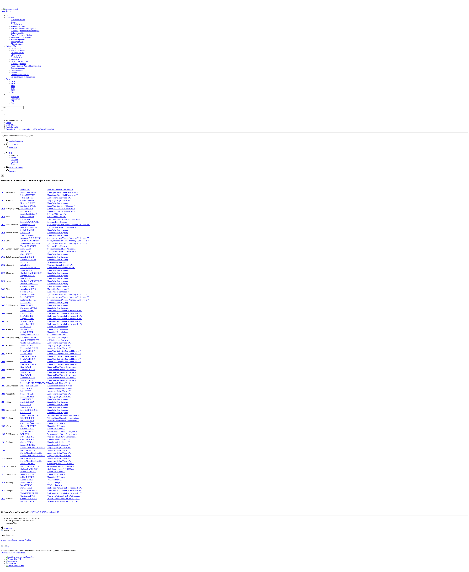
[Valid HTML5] (12, 561)
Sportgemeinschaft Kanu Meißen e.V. (61, 227)
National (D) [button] (11, 46)
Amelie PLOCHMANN (29, 241)
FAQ (13, 101)
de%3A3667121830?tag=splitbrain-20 (44, 512)
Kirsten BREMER (27, 445)
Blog (13, 103)
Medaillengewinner (18, 64)
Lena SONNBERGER (29, 410)
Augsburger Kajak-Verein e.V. (59, 198)
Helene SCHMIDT (27, 203)
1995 (3, 394)
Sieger (13, 22)
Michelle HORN (26, 329)
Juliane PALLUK (27, 324)
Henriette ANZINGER (29, 284)
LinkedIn (14, 160)
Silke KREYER (26, 431)
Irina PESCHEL (26, 388)
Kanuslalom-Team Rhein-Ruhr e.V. (61, 268)
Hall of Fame (16, 48)
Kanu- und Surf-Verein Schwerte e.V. (61, 367)
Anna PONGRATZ (28, 289)
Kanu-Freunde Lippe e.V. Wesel (59, 383)
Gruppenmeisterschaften (20, 75)
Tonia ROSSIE (26, 354)
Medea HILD (25, 211)
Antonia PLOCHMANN (30, 243)
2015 (3, 241)
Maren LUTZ (25, 262)
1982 (3, 434)
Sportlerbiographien (18, 39)
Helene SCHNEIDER (29, 227)
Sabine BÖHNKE (27, 477)
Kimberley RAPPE (27, 225)
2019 (3, 209)
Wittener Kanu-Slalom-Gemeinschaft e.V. (63, 415)
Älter (13, 92)
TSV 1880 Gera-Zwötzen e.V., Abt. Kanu (63, 219)
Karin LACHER (26, 480)
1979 (3, 458)
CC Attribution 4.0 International (13, 553)
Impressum (15, 97)
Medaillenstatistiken (18, 26)
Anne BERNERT (27, 257)
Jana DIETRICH (27, 321)
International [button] (11, 17)
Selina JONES (26, 270)
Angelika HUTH (27, 311)
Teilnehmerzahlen (17, 33)
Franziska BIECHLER (29, 348)
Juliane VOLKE (26, 372)
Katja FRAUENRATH (29, 356)
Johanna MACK (26, 209)
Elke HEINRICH (27, 418)
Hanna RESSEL (26, 305)
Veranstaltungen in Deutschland (23, 77)
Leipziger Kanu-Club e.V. (57, 222)
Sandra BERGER (27, 429)
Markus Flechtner (25, 540)
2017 (3, 225)
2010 (3, 281)
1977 (3, 474)
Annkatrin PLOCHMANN (30, 238)
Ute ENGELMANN (28, 450)
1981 (3, 442)
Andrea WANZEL (27, 345)
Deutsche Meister (17, 53)
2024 (13, 86)
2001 (3, 354)
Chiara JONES (26, 254)
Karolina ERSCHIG (28, 206)
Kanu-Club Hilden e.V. (56, 423)
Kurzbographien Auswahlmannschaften (26, 66)
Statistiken (15, 59)
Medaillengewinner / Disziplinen (23, 28)
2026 (13, 81)
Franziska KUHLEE (28, 337)
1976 (3, 482)
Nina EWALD (26, 367)
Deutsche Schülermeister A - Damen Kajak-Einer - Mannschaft (30, 129)
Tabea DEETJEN (27, 198)
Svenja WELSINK (27, 351)
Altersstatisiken (16, 44)
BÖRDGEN (25, 434)
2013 (3, 257)
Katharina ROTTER (28, 300)
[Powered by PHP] (13, 559)
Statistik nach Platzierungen (21, 37)
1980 (3, 450)
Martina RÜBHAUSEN (29, 466)
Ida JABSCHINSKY (28, 214)
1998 (3, 378)
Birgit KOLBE (26, 485)
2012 (3, 265)
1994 (3, 402)
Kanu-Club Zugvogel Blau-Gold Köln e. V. (64, 351)
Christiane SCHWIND (29, 439)
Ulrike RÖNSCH (27, 421)
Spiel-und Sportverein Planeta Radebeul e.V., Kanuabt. (68, 225)
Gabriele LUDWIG (28, 496)
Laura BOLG (25, 303)
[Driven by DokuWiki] (15, 566)
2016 (3, 233)
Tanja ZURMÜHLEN (29, 493)
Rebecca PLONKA (28, 294)
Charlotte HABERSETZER (31, 273)
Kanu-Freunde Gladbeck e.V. (58, 439)
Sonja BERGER (26, 292)
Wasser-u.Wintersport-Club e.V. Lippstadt (63, 496)
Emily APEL (25, 233)
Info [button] (7, 94)
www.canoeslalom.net (9, 540)
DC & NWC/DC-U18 (19, 61)
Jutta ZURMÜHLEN (28, 490)
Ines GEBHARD (27, 396)
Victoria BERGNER (28, 246)
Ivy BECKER (25, 327)
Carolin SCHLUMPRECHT (31, 343)
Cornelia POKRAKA (28, 499)
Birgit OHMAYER (27, 276)
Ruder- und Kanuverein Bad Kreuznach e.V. (64, 311)
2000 (3, 362)
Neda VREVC (26, 278)
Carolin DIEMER (27, 200)
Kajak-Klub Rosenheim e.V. (58, 286)
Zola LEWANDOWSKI (29, 222)
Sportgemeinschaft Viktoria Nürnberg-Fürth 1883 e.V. (68, 238)
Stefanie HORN (26, 332)
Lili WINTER (25, 391)
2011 (3, 273)
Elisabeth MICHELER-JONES (32, 448)
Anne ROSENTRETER (29, 340)
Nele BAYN (25, 251)
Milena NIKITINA (27, 195)
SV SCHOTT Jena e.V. (56, 214)
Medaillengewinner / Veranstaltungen (25, 31)
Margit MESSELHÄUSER (31, 453)
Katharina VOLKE (27, 370)
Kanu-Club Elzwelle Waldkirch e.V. (61, 206)
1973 (3, 499)
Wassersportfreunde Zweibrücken (60, 190)
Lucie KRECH (26, 219)
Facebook (14, 162)
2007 (3, 305)
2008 (3, 297)
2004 (3, 329)
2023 (13, 88)
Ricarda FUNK (26, 313)
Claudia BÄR (25, 405)
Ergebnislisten (16, 24)
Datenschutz (15, 99)
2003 (3, 337)
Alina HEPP (25, 265)
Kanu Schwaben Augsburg (57, 203)
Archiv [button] (8, 79)
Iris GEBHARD (26, 399)
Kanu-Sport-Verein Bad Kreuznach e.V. (62, 192)
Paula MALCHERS (28, 260)
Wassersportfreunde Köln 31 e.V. (60, 262)
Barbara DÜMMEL (28, 472)
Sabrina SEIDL (26, 407)
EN (7, 15)
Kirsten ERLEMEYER (29, 415)
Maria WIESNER (27, 297)
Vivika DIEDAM (27, 235)
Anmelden (8, 528)
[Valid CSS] (11, 563)
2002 (3, 345)
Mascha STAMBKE (28, 192)
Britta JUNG (25, 190)
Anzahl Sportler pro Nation (21, 35)
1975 (3, 490)
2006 (3, 313)
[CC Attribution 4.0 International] (5, 546)
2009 (3, 289)
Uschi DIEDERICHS (28, 501)
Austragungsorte (17, 42)
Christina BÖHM (27, 217)
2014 (3, 249)
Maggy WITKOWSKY (29, 335)
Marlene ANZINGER (28, 308)
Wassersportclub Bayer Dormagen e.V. (62, 431)
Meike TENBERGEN (29, 386)
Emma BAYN (26, 249)
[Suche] (2, 110)
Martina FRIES (26, 488)
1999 (3, 370)
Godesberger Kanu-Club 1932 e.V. (60, 464)
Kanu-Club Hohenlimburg (57, 327)
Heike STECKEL (27, 474)
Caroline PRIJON (27, 286)
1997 (3, 386)
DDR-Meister (16, 55)
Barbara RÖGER (27, 482)
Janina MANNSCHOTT (30, 268)
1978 (3, 466)
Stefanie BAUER (27, 230)
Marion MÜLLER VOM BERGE (33, 383)
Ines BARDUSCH (27, 464)
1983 (3, 426)
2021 (3, 200)
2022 (13, 90)
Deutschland (11, 125)
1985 (3, 418)
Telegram (14, 164)
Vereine (14, 72)
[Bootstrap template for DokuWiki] (19, 557)
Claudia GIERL (26, 442)
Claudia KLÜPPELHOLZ (30, 423)
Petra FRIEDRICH (27, 437)
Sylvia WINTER (26, 394)
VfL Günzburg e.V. (54, 480)
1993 (3, 410)
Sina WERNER (26, 316)
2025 (13, 83)
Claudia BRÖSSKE (28, 426)
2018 (3, 217)
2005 (3, 321)
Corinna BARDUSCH (29, 469)
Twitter (13, 157)
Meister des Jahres (18, 20)
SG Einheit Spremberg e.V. (57, 335)
